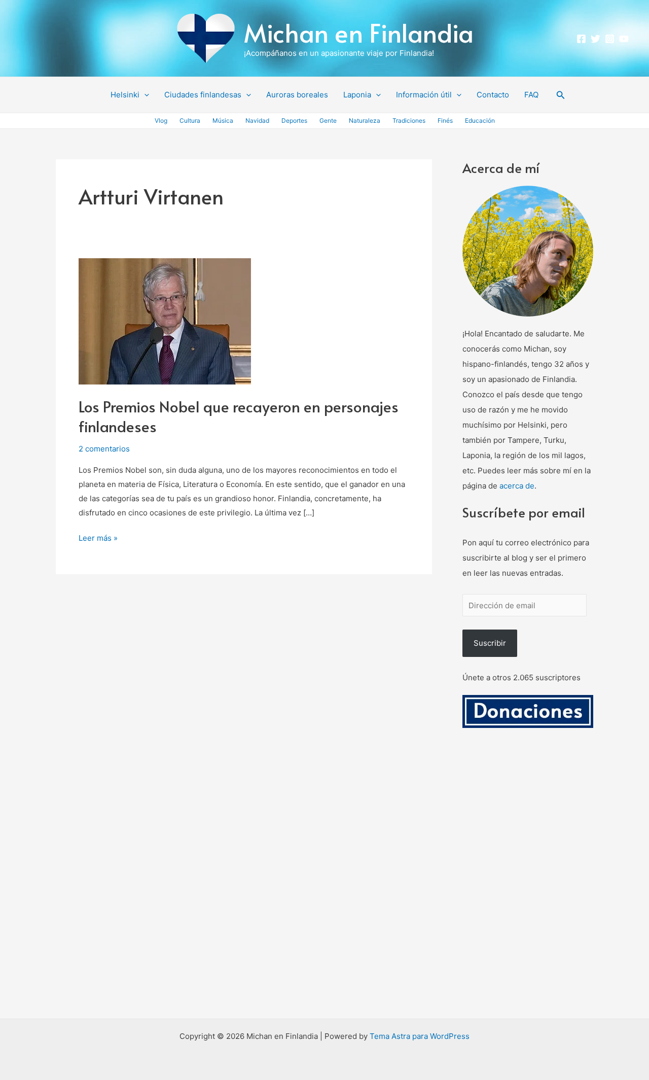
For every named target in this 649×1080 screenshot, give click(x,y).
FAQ (531, 94)
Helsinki (125, 94)
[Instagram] (610, 39)
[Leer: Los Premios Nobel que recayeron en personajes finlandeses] (165, 321)
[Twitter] (595, 39)
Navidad (257, 120)
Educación (480, 120)
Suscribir (490, 643)
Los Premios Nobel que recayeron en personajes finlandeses (239, 416)
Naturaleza (364, 120)
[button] (144, 95)
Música (222, 120)
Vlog (161, 120)
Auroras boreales (297, 94)
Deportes (294, 120)
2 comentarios (104, 449)
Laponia (357, 94)
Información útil (424, 94)
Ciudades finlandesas (202, 94)
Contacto (493, 94)
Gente (328, 120)
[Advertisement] (527, 885)
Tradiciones (408, 120)
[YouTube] (624, 39)
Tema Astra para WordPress (420, 1036)
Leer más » (98, 537)
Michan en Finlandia (359, 32)
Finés (445, 120)
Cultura (189, 120)
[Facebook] (581, 39)
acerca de (516, 486)
